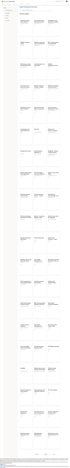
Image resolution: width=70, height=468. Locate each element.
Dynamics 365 (22, 462)
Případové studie (15, 458)
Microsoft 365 (27, 462)
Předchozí (37, 454)
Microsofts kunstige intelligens (5, 462)
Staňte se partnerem (3, 459)
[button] (20, 10)
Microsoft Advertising (34, 462)
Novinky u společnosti (60, 462)
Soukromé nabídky (42, 458)
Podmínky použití (48, 466)
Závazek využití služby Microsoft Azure (53, 458)
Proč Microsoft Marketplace (5, 458)
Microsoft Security (14, 462)
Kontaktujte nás (27, 466)
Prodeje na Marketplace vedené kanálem (16, 460)
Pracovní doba (21, 458)
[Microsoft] (5, 1)
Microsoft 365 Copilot (42, 462)
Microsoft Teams (50, 462)
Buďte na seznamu (10, 459)
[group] (21, 25)
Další (53, 454)
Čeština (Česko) (3, 464)
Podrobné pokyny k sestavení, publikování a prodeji (44, 459)
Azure (19, 462)
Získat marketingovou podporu (20, 459)
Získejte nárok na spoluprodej (58, 459)
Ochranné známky (55, 466)
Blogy (11, 458)
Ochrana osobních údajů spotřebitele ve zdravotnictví (9, 466)
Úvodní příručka (27, 458)
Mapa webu (21, 466)
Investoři (10, 463)
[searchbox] (11, 10)
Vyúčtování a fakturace (64, 458)
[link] (26, 25)
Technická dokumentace (34, 458)
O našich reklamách (61, 466)
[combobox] (36, 10)
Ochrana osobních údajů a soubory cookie (37, 466)
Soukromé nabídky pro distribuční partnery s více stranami (34, 460)
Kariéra (54, 462)
